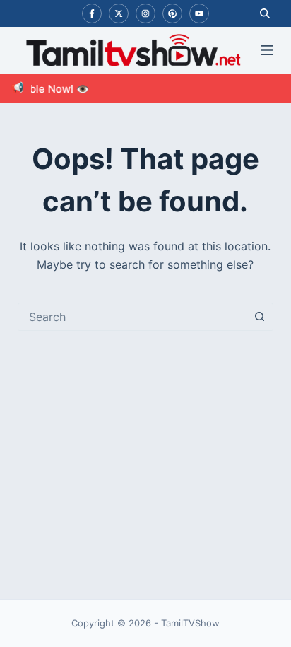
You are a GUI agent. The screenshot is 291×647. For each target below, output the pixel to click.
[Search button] (259, 316)
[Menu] (267, 50)
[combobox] (132, 317)
